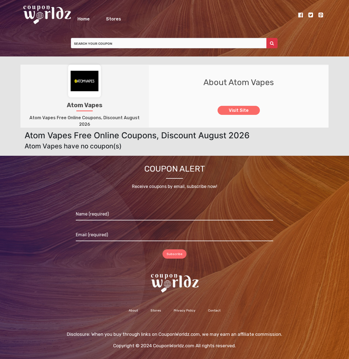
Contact (214, 313)
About (133, 313)
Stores (199, 17)
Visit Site (239, 113)
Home (116, 17)
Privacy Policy (184, 313)
